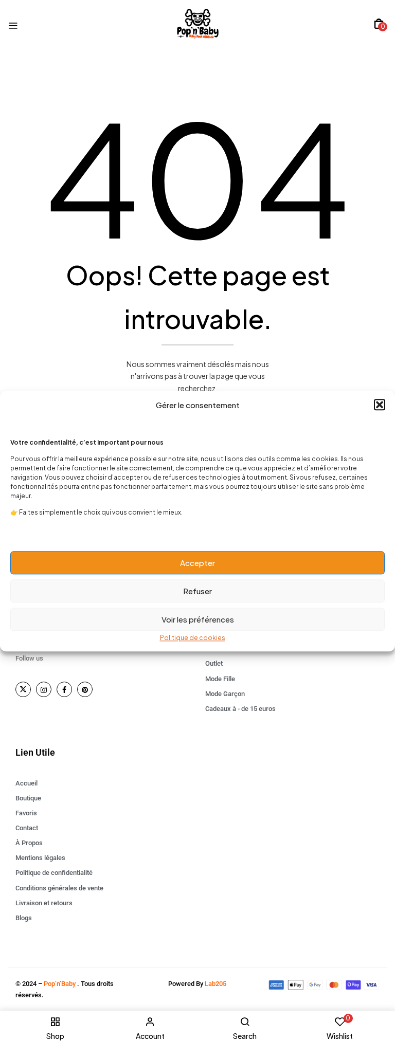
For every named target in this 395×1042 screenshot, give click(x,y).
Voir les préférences (197, 619)
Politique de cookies (192, 638)
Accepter (197, 563)
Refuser (197, 591)
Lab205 (215, 984)
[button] (379, 405)
